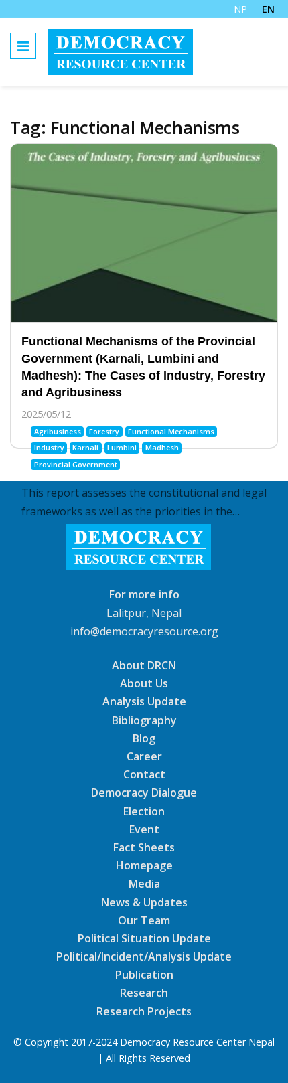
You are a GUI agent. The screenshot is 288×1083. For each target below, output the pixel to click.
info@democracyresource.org (144, 631)
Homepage (144, 865)
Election (144, 810)
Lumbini (122, 447)
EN (268, 9)
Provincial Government (75, 464)
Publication (144, 974)
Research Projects (144, 1010)
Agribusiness (57, 431)
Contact (144, 774)
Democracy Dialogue (144, 792)
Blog (144, 738)
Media (144, 883)
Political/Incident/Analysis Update (144, 956)
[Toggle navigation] (23, 46)
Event (144, 829)
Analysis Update (144, 701)
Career (144, 756)
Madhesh (162, 447)
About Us (144, 683)
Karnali (85, 447)
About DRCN (144, 665)
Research (144, 992)
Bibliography (144, 719)
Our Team (144, 920)
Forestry (104, 431)
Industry (49, 447)
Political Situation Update (144, 938)
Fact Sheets (144, 847)
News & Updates (144, 901)
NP (240, 9)
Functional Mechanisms (171, 431)
